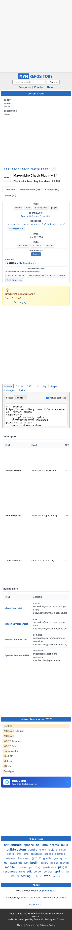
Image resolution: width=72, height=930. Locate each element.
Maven (7, 103)
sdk (29, 871)
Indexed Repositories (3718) (36, 719)
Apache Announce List (17, 655)
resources (10, 871)
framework (24, 858)
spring (59, 871)
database (36, 853)
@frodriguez (49, 890)
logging (54, 862)
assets (55, 845)
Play (30, 897)
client (43, 849)
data (26, 853)
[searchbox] (28, 82)
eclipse (49, 853)
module (21, 867)
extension (11, 858)
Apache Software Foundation (36, 216)
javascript (16, 862)
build (28, 207)
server (38, 871)
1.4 (55, 175)
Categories (24, 87)
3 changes (20, 302)
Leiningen (9, 390)
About (50, 87)
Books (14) (10, 195)
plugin (54, 207)
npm (31, 867)
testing (26, 876)
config (11, 853)
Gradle (19, 386)
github (37, 858)
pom (23, 245)
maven (15, 168)
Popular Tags (36, 838)
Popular (38, 87)
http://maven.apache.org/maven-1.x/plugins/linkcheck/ (36, 224)
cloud (62, 849)
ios (6, 862)
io (65, 858)
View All (49, 245)
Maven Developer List (16, 623)
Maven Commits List (16, 639)
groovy (58, 858)
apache (29, 845)
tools (36, 876)
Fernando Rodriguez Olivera (49, 919)
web (47, 876)
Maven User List (13, 608)
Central (36, 254)
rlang (22, 871)
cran (19, 853)
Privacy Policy (47, 925)
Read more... (36, 904)
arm (45, 845)
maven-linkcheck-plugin (35, 168)
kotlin (34, 862)
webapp (56, 876)
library (45, 862)
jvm (26, 862)
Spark (37, 897)
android (16, 845)
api (38, 845)
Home (6, 168)
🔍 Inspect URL (16, 228)
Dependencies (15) (30, 189)
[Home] (36, 78)
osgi (38, 867)
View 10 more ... (14, 280)
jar (36, 245)
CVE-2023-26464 (56, 275)
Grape (53, 386)
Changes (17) (52, 189)
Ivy (44, 386)
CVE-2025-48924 (15, 275)
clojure (53, 849)
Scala (24, 897)
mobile (10, 867)
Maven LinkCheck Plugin (31, 175)
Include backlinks (57, 398)
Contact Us (31, 925)
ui (41, 876)
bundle (33, 849)
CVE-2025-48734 (35, 275)
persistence (50, 867)
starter (15, 876)
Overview (10, 189)
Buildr (22, 390)
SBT (29, 386)
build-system (40, 207)
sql (67, 871)
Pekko (45, 897)
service (48, 871)
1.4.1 (18, 298)
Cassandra (60, 897)
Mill (37, 386)
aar (6, 845)
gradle (47, 858)
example (60, 853)
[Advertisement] (36, 35)
